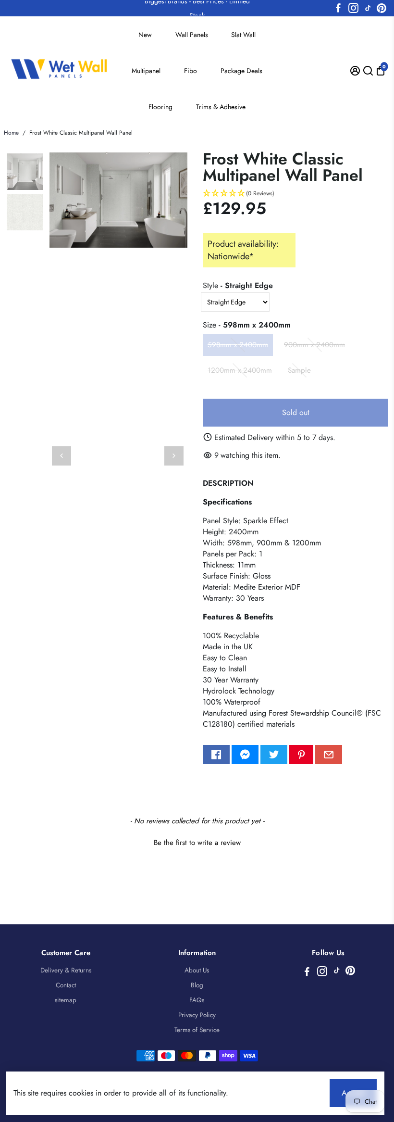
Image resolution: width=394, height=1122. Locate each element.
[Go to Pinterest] (381, 8)
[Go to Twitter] (273, 754)
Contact (66, 985)
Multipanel (146, 71)
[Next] (174, 456)
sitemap (65, 1000)
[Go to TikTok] (368, 8)
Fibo (190, 71)
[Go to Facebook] (338, 8)
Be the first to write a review (197, 843)
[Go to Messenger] (245, 754)
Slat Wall (243, 34)
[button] (295, 194)
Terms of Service (197, 1029)
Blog (197, 985)
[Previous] (61, 456)
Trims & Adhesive (221, 107)
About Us (197, 970)
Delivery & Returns (65, 970)
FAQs (196, 1000)
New (145, 34)
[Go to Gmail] (328, 754)
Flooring (160, 107)
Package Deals (241, 71)
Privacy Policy (197, 1015)
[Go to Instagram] (353, 8)
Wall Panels (191, 34)
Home (11, 132)
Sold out (295, 412)
